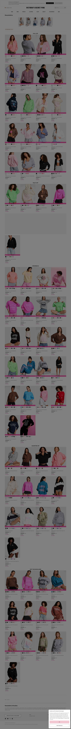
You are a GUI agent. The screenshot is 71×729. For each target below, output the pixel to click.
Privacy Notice (60, 718)
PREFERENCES (59, 725)
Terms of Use (67, 718)
